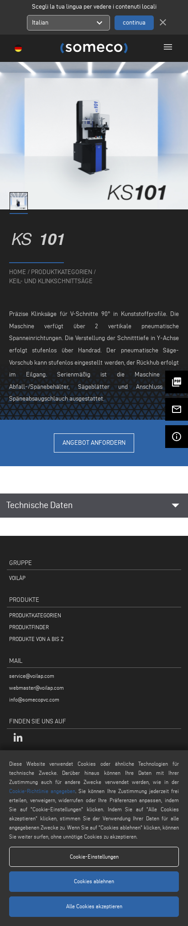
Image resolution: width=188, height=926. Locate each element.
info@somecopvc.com (34, 699)
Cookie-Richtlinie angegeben (42, 791)
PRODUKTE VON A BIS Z (36, 639)
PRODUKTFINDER (29, 627)
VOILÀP (17, 578)
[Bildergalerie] (19, 208)
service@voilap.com (31, 676)
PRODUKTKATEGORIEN (35, 615)
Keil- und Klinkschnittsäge (51, 281)
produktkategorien (61, 272)
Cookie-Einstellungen (94, 857)
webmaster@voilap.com (36, 688)
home (17, 272)
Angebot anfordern (94, 442)
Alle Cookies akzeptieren (94, 906)
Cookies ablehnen (94, 881)
